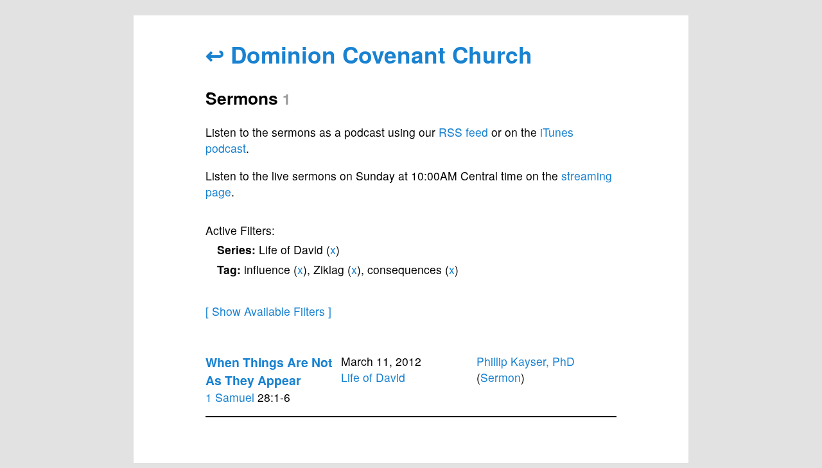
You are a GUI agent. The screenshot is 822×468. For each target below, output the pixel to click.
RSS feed (463, 132)
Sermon (500, 377)
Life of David (373, 377)
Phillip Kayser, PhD (526, 361)
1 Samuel (230, 397)
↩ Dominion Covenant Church (369, 54)
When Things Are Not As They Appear (269, 371)
